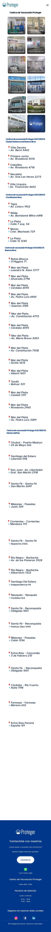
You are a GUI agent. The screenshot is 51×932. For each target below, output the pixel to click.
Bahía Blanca (19, 258)
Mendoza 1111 (23, 523)
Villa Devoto (18, 147)
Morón (14, 229)
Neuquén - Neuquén (24, 594)
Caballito (16, 164)
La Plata (16, 221)
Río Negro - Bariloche (24, 557)
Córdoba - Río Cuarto (24, 685)
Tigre (14, 204)
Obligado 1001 (20, 610)
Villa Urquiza (18, 184)
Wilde (14, 213)
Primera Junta (19, 156)
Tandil (15, 381)
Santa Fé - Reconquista (26, 608)
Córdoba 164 (18, 598)
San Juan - (26, 469)
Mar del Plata (20, 267)
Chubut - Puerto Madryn (26, 442)
